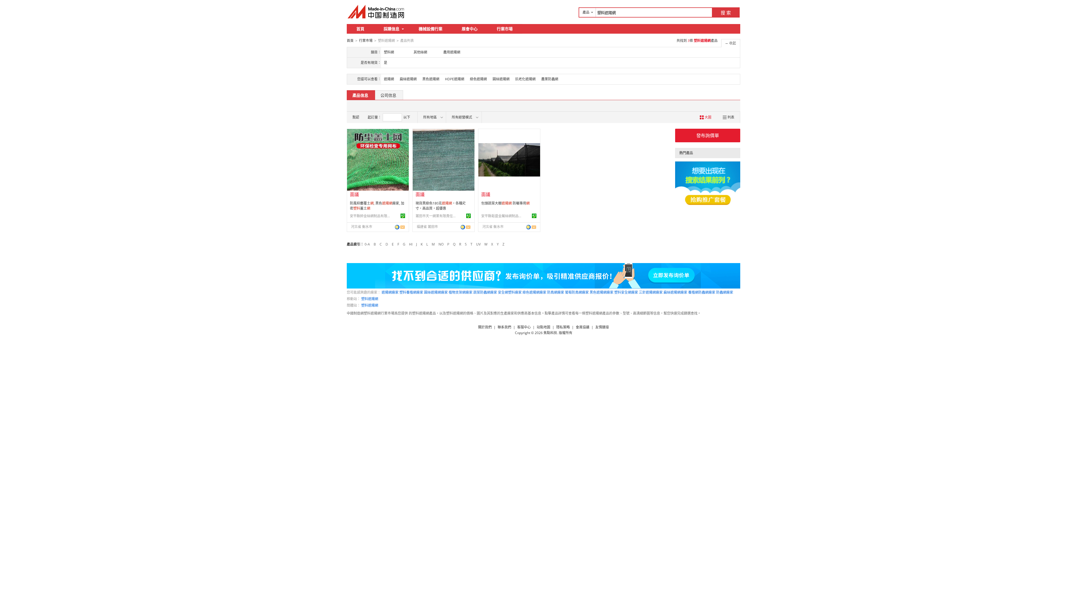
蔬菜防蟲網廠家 (485, 292)
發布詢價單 (707, 135)
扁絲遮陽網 (408, 79)
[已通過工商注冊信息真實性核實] (403, 216)
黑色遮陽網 (430, 79)
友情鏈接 (602, 327)
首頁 (360, 28)
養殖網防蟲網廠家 (701, 292)
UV (478, 244)
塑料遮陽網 (369, 298)
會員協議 (582, 327)
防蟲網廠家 (724, 292)
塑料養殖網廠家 (411, 292)
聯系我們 (504, 327)
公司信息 (388, 95)
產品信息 (360, 95)
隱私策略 (563, 327)
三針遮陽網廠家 (651, 292)
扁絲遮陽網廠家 (675, 292)
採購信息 (391, 28)
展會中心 (470, 28)
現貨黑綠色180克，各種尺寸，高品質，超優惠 (441, 206)
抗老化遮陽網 (525, 79)
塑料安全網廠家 (626, 292)
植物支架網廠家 (460, 292)
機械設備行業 (430, 28)
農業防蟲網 (549, 79)
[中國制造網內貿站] (376, 11)
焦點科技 (550, 332)
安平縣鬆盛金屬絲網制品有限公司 (502, 216)
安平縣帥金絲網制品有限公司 (371, 216)
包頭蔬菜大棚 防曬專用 (505, 203)
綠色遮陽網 (478, 79)
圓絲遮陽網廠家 (436, 292)
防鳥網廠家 (555, 292)
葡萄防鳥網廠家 (577, 292)
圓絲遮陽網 (501, 79)
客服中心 (524, 327)
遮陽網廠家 (390, 292)
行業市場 (505, 28)
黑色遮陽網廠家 (601, 292)
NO (441, 244)
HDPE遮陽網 (454, 79)
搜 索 (726, 13)
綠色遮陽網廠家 (534, 292)
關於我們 (485, 327)
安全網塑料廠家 (510, 292)
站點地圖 (543, 327)
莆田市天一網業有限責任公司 (437, 216)
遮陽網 (389, 79)
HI (410, 244)
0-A (367, 244)
